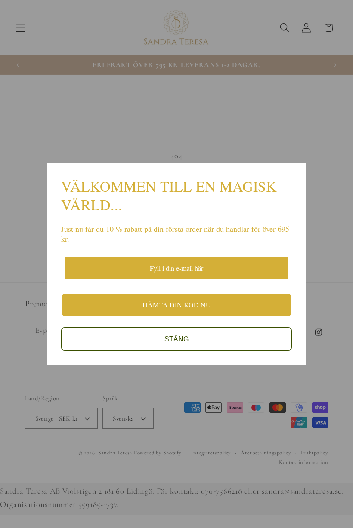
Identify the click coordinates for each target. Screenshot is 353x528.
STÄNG (176, 339)
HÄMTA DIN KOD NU (176, 304)
